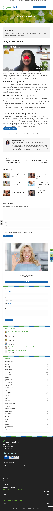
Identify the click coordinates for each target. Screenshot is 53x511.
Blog (24, 465)
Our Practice (5, 467)
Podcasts (24, 467)
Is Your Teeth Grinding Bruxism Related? (42, 191)
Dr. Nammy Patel (26, 473)
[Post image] (6, 175)
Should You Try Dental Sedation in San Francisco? (18, 173)
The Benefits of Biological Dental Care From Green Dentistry (43, 174)
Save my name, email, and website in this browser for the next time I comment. (18, 232)
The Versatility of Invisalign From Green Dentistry (18, 339)
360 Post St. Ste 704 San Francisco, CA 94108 (12, 489)
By (25, 133)
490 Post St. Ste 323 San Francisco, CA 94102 (12, 500)
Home (4, 465)
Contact (5, 2)
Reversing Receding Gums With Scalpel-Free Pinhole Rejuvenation (18, 192)
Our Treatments (6, 469)
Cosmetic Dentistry (7, 473)
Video (20, 133)
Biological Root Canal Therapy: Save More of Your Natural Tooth (17, 182)
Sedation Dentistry (7, 478)
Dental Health (16, 133)
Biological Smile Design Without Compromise (17, 350)
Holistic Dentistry (6, 471)
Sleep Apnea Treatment (7, 480)
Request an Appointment (26, 281)
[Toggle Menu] (48, 4)
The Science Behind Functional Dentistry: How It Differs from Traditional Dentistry (43, 183)
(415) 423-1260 (28, 7)
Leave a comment (40, 133)
